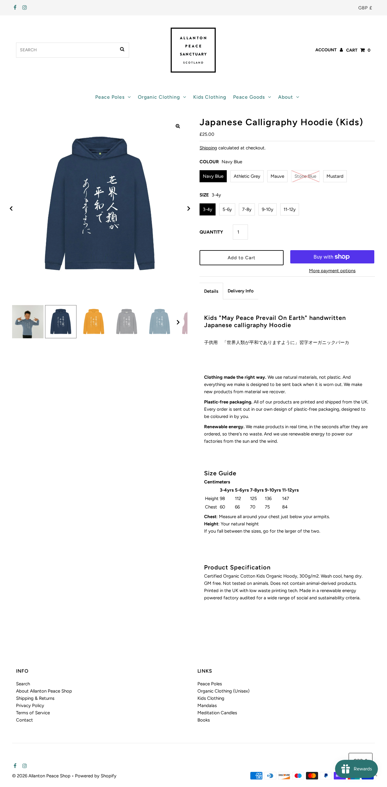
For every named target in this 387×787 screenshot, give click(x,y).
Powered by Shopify (95, 776)
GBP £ (365, 8)
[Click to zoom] (177, 126)
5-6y (227, 209)
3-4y (207, 209)
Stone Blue (305, 176)
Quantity (211, 232)
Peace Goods (249, 97)
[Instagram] (24, 8)
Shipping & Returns (35, 698)
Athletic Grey (247, 176)
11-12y (290, 209)
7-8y (247, 209)
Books (203, 720)
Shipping (208, 148)
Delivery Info (241, 291)
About (285, 97)
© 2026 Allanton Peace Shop (42, 776)
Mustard (335, 176)
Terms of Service (33, 712)
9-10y (267, 209)
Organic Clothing (159, 97)
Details (211, 291)
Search (23, 684)
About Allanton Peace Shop (44, 691)
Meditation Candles (217, 712)
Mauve (277, 176)
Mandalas (207, 705)
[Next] (188, 208)
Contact (24, 720)
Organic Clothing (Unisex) (223, 691)
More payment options (332, 270)
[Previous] (11, 208)
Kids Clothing (209, 97)
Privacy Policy (30, 705)
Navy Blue (213, 176)
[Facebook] (14, 8)
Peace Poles (110, 97)
